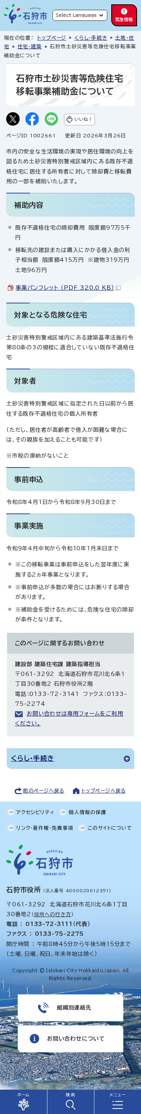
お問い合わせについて (76, 1038)
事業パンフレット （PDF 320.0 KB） (65, 287)
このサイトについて (110, 828)
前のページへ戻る (43, 790)
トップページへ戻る (103, 790)
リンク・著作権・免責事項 (45, 828)
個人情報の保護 (88, 812)
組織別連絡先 (74, 1007)
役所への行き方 (52, 914)
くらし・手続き (90, 37)
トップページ (51, 37)
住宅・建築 (30, 46)
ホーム (23, 1095)
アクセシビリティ (35, 812)
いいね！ (83, 119)
